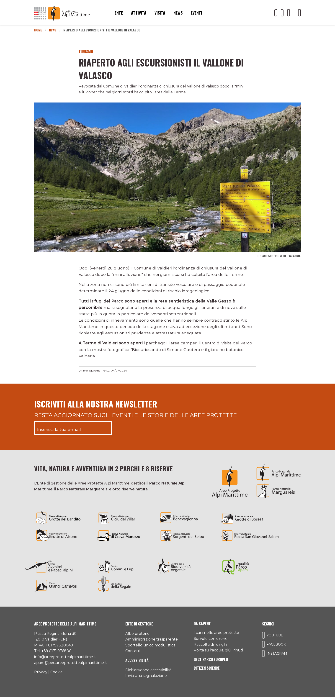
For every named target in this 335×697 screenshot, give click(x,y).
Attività (138, 13)
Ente (119, 13)
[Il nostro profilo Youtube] (275, 12)
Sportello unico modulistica (150, 645)
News (178, 13)
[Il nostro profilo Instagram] (288, 12)
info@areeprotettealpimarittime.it (65, 657)
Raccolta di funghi (210, 644)
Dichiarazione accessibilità (148, 670)
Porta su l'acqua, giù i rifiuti (218, 650)
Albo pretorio (137, 633)
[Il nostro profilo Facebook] (282, 12)
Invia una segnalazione (146, 676)
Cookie (56, 672)
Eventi (196, 13)
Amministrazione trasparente (151, 639)
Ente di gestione (139, 624)
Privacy (40, 672)
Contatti (132, 651)
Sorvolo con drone (210, 638)
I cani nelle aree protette (216, 632)
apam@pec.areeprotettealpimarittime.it (70, 663)
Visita (160, 13)
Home (38, 30)
